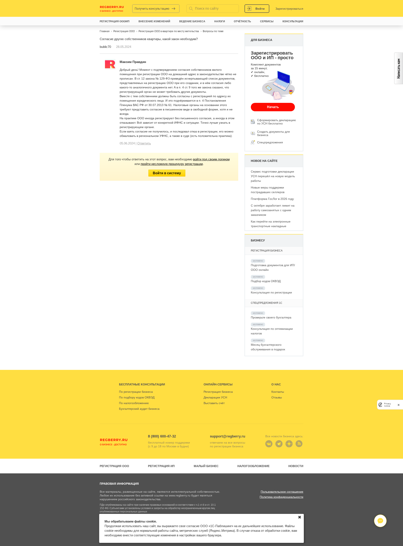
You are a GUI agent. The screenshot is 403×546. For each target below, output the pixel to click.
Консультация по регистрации (271, 292)
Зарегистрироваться (289, 8)
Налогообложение (253, 466)
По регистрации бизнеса (136, 391)
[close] (398, 404)
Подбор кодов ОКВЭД (266, 281)
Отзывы (276, 397)
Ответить (144, 143)
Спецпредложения (270, 142)
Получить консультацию (152, 8)
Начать (273, 107)
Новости (295, 466)
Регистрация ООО (114, 466)
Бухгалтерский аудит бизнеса (139, 408)
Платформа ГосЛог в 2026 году (272, 198)
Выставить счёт (214, 403)
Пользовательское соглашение (282, 491)
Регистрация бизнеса (218, 391)
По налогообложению (134, 403)
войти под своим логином (211, 159)
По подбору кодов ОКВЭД (136, 397)
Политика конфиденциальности (281, 497)
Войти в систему (167, 173)
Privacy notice (387, 404)
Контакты (277, 391)
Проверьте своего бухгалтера (271, 317)
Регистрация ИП (161, 466)
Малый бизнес (206, 466)
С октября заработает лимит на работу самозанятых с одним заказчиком (272, 210)
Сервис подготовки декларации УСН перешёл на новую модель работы (273, 176)
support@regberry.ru (227, 436)
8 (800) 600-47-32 (162, 436)
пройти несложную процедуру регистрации (172, 164)
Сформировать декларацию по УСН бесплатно (276, 121)
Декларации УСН (215, 397)
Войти (260, 8)
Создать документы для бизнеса (273, 133)
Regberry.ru (112, 8)
